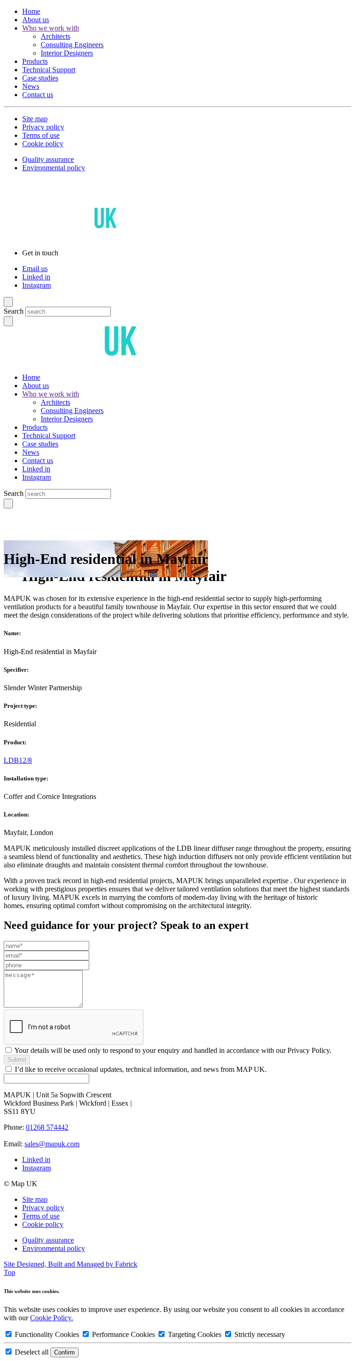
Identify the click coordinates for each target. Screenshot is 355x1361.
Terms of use (41, 135)
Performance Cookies (123, 1334)
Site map (35, 119)
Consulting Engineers (72, 45)
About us (35, 20)
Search (14, 311)
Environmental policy (53, 168)
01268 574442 (47, 1127)
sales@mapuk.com (52, 1144)
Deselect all (31, 1352)
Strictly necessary (259, 1334)
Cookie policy (42, 144)
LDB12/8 (18, 760)
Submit (16, 1059)
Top (9, 1272)
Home (31, 11)
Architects (55, 36)
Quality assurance (48, 159)
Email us (35, 268)
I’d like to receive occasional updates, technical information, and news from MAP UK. (141, 1069)
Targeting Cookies (194, 1334)
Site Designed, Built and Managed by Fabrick (70, 1264)
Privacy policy (43, 127)
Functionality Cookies (47, 1334)
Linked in (36, 277)
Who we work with (50, 28)
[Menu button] (8, 302)
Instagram (36, 285)
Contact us (37, 95)
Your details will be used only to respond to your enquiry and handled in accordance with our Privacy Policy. (172, 1050)
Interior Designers (67, 53)
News (30, 86)
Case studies (40, 78)
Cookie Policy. (51, 1318)
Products (35, 61)
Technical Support (48, 70)
